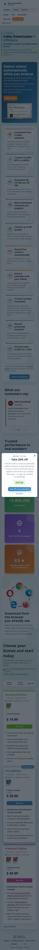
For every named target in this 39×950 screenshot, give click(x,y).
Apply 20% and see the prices (19, 489)
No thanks (19, 493)
